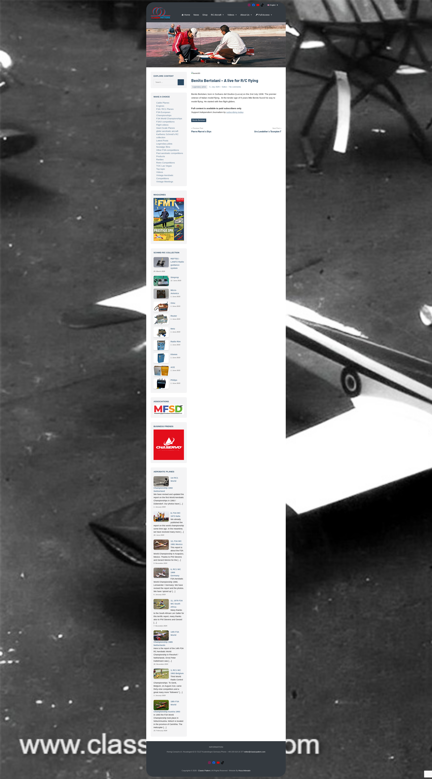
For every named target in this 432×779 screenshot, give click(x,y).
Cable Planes (162, 103)
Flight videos (162, 125)
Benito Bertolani (198, 120)
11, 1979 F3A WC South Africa (177, 604)
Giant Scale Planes (165, 128)
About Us (244, 15)
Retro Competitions (165, 162)
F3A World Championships (169, 118)
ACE (173, 367)
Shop (205, 15)
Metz (173, 329)
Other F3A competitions (167, 150)
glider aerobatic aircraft (167, 131)
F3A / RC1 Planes (165, 109)
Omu (173, 303)
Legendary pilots (199, 87)
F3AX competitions (165, 122)
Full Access (264, 15)
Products (160, 156)
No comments (235, 87)
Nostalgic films (163, 147)
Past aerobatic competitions (169, 153)
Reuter (174, 316)
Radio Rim (176, 342)
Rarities (160, 159)
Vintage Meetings (164, 181)
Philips (174, 380)
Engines (160, 106)
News (196, 15)
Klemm (174, 355)
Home (187, 15)
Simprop (175, 278)
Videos (230, 15)
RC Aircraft (216, 15)
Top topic (160, 169)
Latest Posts (162, 140)
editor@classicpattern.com (254, 752)
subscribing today (234, 112)
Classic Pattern (204, 771)
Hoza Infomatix (244, 771)
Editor (224, 87)
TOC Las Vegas (164, 166)
